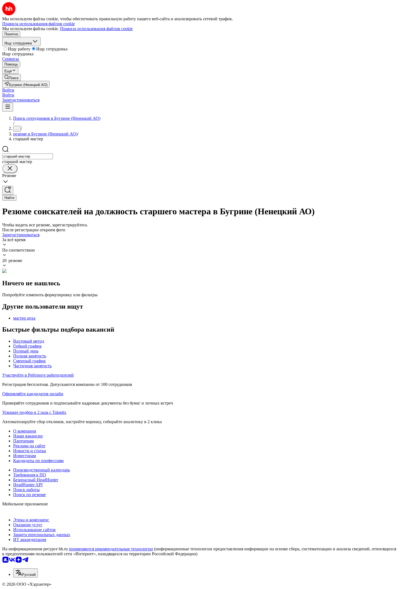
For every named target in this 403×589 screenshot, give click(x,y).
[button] (8, 90)
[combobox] (27, 156)
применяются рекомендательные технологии (111, 549)
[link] (11, 77)
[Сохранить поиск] (7, 190)
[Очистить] (10, 168)
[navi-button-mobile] (7, 107)
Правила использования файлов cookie (96, 28)
